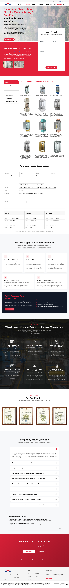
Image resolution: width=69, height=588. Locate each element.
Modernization (30, 578)
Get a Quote (9, 308)
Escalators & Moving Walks (11, 101)
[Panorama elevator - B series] (42, 89)
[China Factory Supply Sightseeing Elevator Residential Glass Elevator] (57, 147)
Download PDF (41, 551)
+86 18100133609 (27, 1)
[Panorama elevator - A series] (27, 89)
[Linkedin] (53, 1)
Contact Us (60, 4)
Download (37, 573)
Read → (60, 519)
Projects (29, 579)
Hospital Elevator (9, 95)
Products (29, 576)
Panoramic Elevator (10, 92)
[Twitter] (52, 1)
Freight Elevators (9, 98)
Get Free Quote (28, 551)
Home (29, 573)
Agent (36, 576)
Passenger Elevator (10, 85)
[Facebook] (50, 1)
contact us (8, 1)
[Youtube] (55, 1)
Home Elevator (9, 89)
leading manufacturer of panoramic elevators (14, 51)
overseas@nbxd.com (19, 1)
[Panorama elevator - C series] (57, 89)
